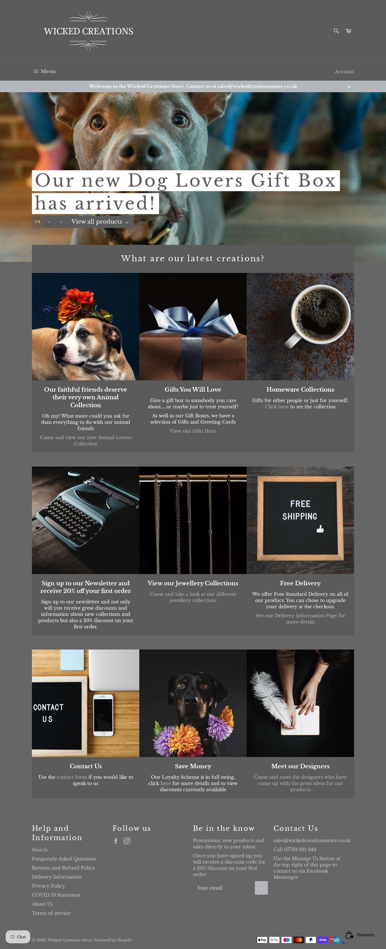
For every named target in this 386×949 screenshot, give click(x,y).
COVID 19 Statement (56, 895)
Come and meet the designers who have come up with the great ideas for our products (300, 783)
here (166, 783)
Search (40, 850)
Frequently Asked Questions (64, 859)
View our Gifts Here (193, 431)
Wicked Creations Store (70, 940)
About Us (42, 904)
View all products (100, 221)
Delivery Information (57, 877)
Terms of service (51, 913)
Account (344, 71)
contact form (72, 777)
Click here (277, 406)
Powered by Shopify (113, 940)
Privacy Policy (48, 886)
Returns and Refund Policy (63, 868)
